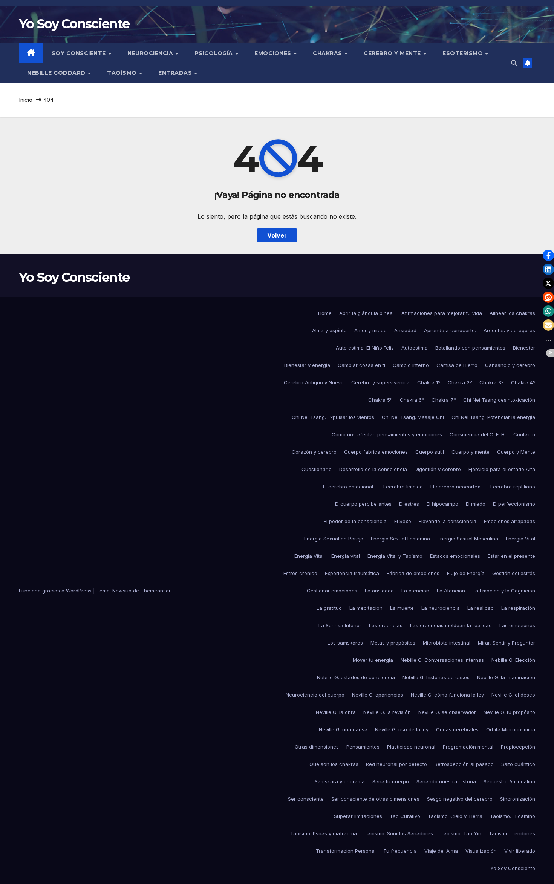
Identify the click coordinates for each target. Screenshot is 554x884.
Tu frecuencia (400, 851)
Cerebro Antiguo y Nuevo (314, 382)
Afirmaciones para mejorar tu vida (441, 313)
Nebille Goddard (57, 72)
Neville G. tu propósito (509, 712)
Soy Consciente (80, 53)
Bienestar (524, 348)
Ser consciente (306, 799)
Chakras (328, 53)
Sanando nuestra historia (446, 781)
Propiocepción (518, 747)
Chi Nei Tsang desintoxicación (499, 400)
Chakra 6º (412, 400)
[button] (514, 63)
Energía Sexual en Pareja (333, 539)
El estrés (409, 504)
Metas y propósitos (392, 643)
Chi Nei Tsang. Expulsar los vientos (333, 417)
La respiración (518, 608)
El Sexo (402, 521)
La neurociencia (440, 608)
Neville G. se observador (447, 712)
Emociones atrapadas (509, 521)
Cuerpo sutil (429, 452)
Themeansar (156, 591)
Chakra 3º (491, 382)
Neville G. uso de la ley (402, 729)
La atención (415, 591)
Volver (277, 235)
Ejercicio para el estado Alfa (501, 469)
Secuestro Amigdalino (509, 781)
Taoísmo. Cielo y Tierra (455, 816)
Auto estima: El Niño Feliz (365, 348)
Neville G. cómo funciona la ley (447, 695)
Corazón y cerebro (314, 452)
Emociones (273, 53)
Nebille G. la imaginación (506, 677)
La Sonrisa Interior (339, 625)
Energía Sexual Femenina (400, 539)
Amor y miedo (370, 330)
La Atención (451, 591)
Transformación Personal (346, 851)
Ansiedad (405, 330)
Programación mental (468, 747)
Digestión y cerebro (438, 469)
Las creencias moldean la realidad (451, 625)
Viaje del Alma (441, 851)
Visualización (481, 851)
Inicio (25, 99)
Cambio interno (411, 365)
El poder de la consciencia (355, 521)
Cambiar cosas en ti (361, 365)
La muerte (402, 608)
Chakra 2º (460, 382)
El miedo (475, 504)
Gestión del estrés (513, 573)
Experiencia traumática (352, 573)
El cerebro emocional (348, 486)
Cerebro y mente (393, 53)
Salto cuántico (518, 764)
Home (325, 313)
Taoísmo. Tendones (512, 833)
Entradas (176, 72)
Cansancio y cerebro (510, 365)
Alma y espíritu (329, 330)
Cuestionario (316, 469)
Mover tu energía (373, 660)
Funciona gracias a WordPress (56, 591)
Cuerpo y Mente (516, 452)
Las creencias (385, 625)
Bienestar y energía (307, 365)
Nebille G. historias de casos (436, 677)
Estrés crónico (300, 573)
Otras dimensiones (317, 747)
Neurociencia (151, 53)
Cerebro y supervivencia (380, 382)
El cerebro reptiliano (511, 486)
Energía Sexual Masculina (468, 539)
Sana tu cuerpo (390, 781)
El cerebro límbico (402, 486)
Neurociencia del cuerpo (315, 695)
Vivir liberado (519, 851)
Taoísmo (122, 72)
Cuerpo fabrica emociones (376, 452)
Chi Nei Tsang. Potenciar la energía (493, 417)
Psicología (215, 53)
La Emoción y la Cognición (504, 591)
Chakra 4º (523, 382)
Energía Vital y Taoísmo (394, 556)
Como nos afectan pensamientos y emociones (387, 434)
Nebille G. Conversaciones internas (442, 660)
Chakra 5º (380, 400)
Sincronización (517, 799)
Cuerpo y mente (470, 452)
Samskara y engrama (340, 781)
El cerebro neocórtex (455, 486)
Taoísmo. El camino (512, 816)
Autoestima (414, 348)
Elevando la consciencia (447, 521)
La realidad (480, 608)
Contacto (524, 434)
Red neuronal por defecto (396, 764)
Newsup (122, 591)
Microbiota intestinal (446, 643)
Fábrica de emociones (413, 573)
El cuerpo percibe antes (363, 504)
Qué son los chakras (333, 764)
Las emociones (517, 625)
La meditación (366, 608)
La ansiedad (379, 591)
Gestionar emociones (332, 591)
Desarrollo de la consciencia (373, 469)
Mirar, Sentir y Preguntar (506, 643)
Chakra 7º (444, 400)
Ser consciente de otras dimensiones (375, 799)
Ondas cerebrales (457, 729)
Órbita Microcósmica (510, 729)
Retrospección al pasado (464, 764)
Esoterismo (463, 53)
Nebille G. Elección (513, 660)
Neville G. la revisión (387, 712)
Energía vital (345, 556)
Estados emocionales (455, 556)
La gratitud (329, 608)
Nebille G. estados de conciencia (356, 677)
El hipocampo (442, 504)
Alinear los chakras (512, 313)
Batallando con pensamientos (470, 348)
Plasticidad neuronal (411, 747)
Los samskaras (345, 643)
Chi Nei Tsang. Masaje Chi (413, 417)
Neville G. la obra (336, 712)
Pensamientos (363, 747)
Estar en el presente (511, 556)
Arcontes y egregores (509, 330)
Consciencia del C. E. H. (478, 434)
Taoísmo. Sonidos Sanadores (398, 833)
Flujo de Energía (466, 573)
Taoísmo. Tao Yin (461, 833)
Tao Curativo (405, 816)
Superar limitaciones (358, 816)
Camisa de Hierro (456, 365)
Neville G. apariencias (377, 695)
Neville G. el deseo (513, 695)
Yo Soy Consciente (74, 24)
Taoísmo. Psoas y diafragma (323, 833)
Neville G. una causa (343, 729)
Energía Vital (520, 539)
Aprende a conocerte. (450, 330)
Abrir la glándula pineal (366, 313)
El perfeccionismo (514, 504)
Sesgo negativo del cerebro (460, 799)
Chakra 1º (428, 382)
